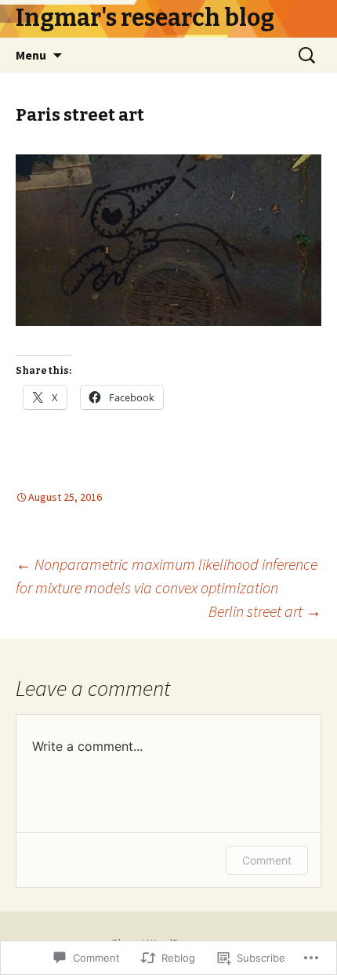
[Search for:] (308, 55)
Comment (267, 860)
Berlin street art (264, 611)
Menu (31, 55)
